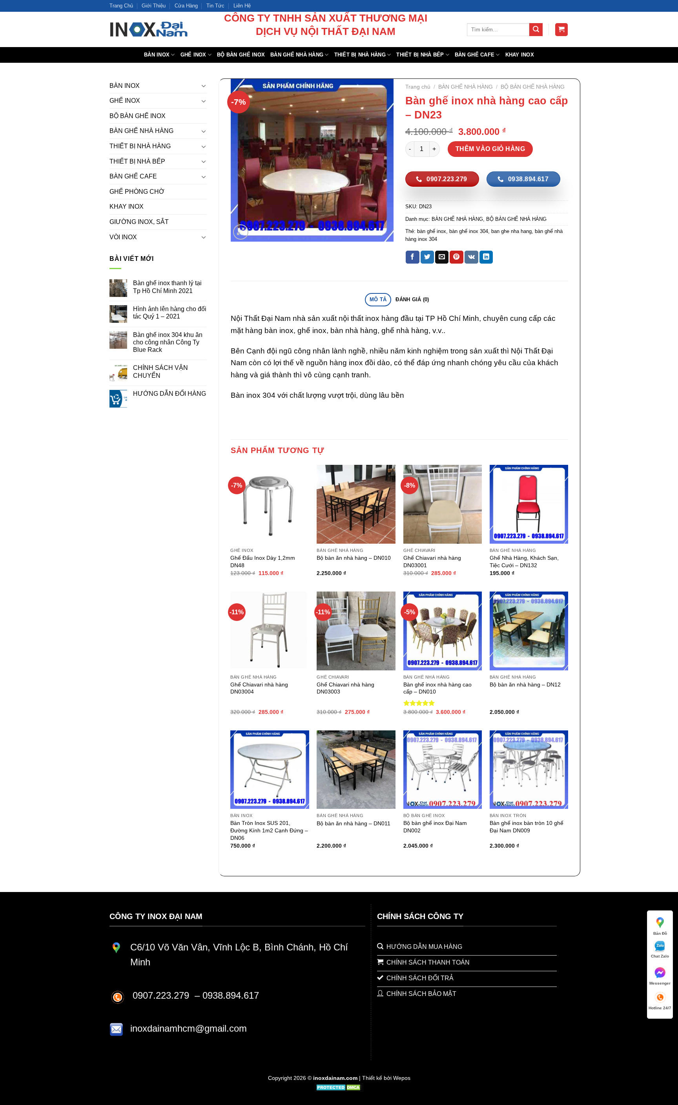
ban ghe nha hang (511, 231)
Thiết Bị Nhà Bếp (420, 55)
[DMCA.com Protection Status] (339, 1087)
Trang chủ (417, 87)
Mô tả (378, 299)
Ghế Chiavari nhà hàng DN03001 (432, 561)
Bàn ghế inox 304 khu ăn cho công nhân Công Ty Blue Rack (167, 342)
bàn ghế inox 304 (468, 231)
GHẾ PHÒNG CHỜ (136, 191)
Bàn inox (157, 55)
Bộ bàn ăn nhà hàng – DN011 (353, 823)
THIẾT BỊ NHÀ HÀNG (140, 146)
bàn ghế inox (431, 231)
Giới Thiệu (154, 6)
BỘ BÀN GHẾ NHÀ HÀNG (533, 87)
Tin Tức (215, 6)
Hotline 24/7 (660, 1008)
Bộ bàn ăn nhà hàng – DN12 (525, 684)
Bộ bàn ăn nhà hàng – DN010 (354, 558)
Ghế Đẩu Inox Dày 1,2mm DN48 (262, 561)
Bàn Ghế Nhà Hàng (296, 55)
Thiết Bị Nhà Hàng (360, 55)
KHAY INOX (126, 206)
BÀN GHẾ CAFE (133, 176)
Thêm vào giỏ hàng (490, 149)
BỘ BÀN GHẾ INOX (137, 116)
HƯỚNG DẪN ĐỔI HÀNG (169, 393)
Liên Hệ (242, 6)
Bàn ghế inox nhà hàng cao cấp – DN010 (437, 688)
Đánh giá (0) (412, 299)
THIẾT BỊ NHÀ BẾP (137, 161)
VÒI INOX (123, 237)
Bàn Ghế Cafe (474, 55)
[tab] (378, 300)
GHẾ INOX (124, 100)
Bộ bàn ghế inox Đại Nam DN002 (435, 827)
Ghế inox (193, 55)
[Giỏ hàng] (561, 29)
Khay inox (519, 55)
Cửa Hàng (186, 6)
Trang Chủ (121, 6)
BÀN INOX (124, 85)
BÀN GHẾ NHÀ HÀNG (141, 130)
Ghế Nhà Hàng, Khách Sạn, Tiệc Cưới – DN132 (524, 561)
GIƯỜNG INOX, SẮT (139, 221)
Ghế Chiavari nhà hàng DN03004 (259, 688)
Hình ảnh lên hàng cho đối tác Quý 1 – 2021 (169, 313)
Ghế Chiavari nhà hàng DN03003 (345, 688)
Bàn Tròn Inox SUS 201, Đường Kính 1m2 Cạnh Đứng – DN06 (269, 830)
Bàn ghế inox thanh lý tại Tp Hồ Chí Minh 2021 (167, 287)
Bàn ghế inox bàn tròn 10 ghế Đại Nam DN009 (526, 827)
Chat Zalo (660, 956)
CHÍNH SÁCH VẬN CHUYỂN (160, 371)
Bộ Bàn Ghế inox (241, 55)
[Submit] (536, 29)
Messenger (660, 983)
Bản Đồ (660, 933)
